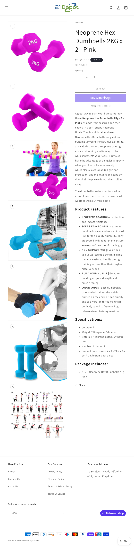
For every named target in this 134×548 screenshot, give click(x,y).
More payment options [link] (101, 106)
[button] (6, 7)
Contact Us (14, 478)
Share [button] (82, 385)
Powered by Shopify (30, 540)
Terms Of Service (56, 493)
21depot (18, 540)
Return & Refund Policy (60, 486)
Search (11, 471)
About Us (13, 486)
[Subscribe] (63, 513)
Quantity (79, 70)
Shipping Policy (56, 478)
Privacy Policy (55, 471)
